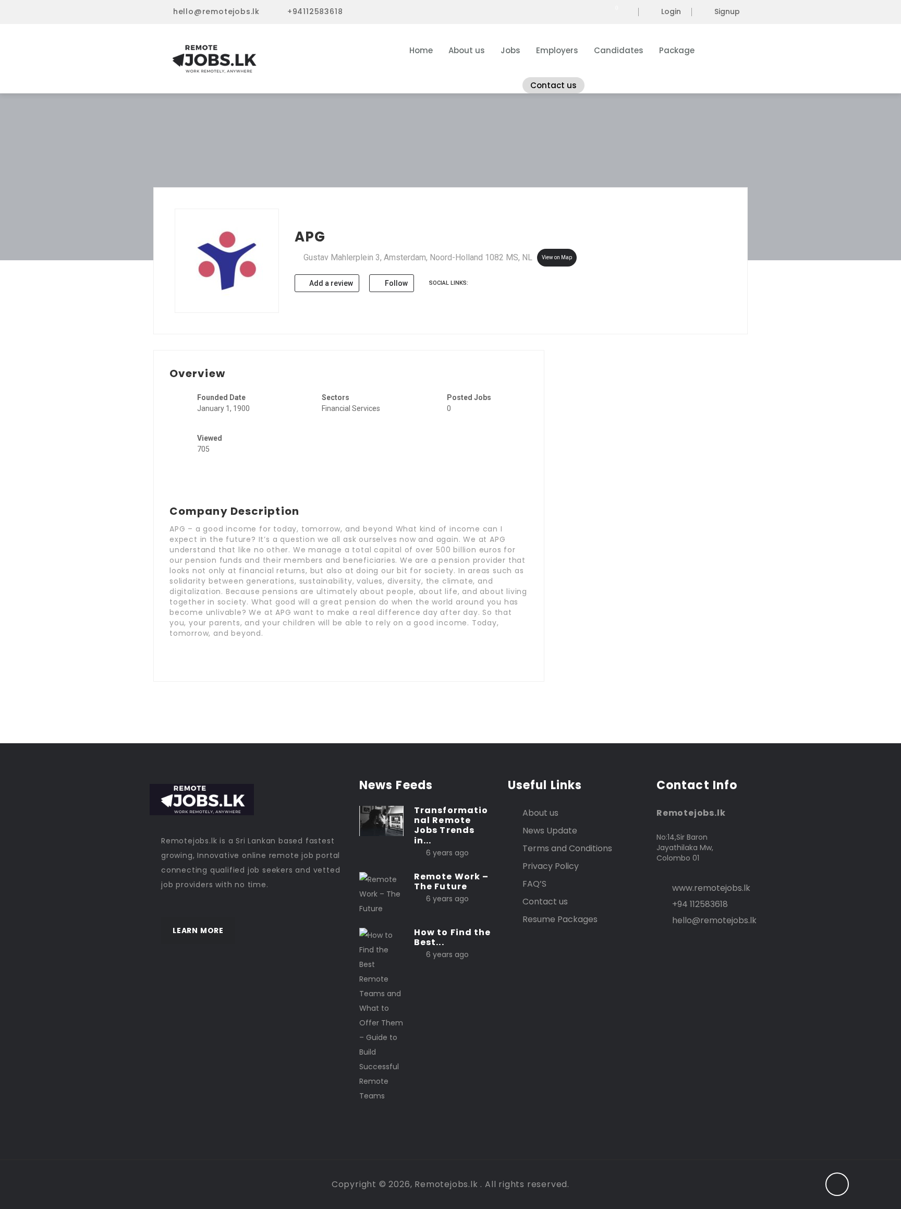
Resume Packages (560, 919)
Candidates (618, 50)
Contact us (553, 85)
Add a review (330, 283)
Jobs (510, 50)
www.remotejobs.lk (711, 888)
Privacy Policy (550, 866)
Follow (395, 283)
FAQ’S (534, 884)
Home (421, 50)
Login (671, 12)
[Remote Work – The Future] (381, 893)
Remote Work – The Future (451, 881)
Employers (557, 50)
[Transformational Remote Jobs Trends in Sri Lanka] (381, 820)
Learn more (198, 930)
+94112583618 (315, 11)
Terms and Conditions (567, 848)
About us (466, 50)
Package (677, 50)
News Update (549, 831)
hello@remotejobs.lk (216, 11)
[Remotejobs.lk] (262, 59)
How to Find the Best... (452, 937)
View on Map (557, 257)
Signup (727, 12)
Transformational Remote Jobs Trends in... (451, 825)
